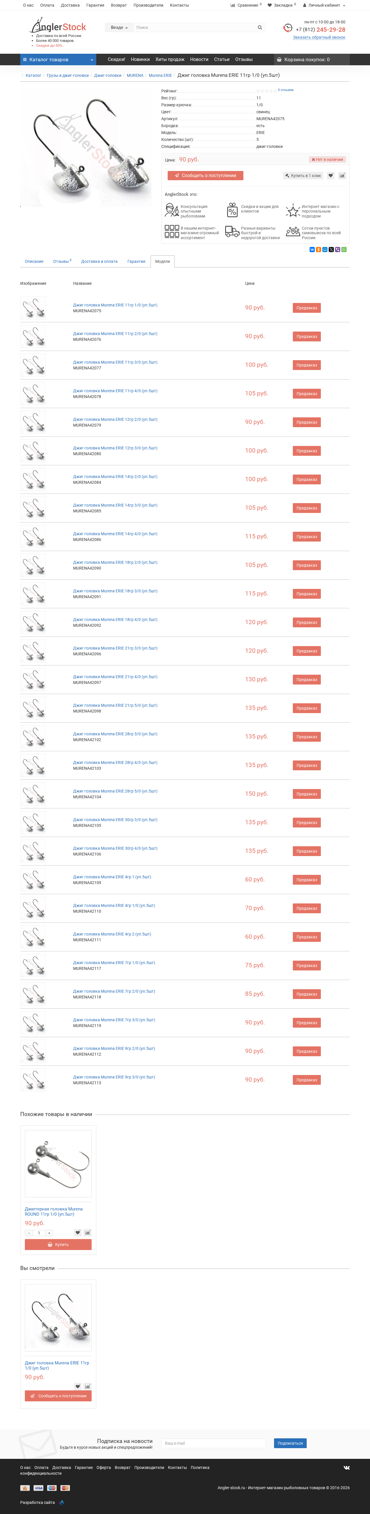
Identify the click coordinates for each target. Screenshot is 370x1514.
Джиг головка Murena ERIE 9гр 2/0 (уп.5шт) (114, 1048)
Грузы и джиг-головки (68, 75)
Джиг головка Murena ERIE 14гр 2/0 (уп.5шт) (115, 476)
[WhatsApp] (344, 249)
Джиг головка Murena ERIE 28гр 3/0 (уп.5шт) (115, 734)
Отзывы (244, 59)
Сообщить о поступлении (209, 175)
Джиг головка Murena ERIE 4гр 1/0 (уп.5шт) (114, 905)
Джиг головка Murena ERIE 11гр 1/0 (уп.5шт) (115, 305)
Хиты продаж (170, 59)
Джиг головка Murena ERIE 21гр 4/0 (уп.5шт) (115, 676)
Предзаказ (307, 308)
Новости (199, 59)
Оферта (104, 1467)
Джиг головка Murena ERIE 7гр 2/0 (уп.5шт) (114, 991)
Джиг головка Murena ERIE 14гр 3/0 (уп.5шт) (115, 505)
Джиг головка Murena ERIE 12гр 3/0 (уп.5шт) (115, 448)
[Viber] (337, 249)
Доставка (70, 5)
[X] (331, 249)
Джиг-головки (107, 75)
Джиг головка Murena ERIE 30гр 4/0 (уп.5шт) (115, 848)
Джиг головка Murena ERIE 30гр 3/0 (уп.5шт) (115, 819)
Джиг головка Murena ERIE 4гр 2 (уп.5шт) (112, 934)
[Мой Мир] (325, 249)
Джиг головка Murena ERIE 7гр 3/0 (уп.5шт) (114, 1020)
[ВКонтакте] (312, 249)
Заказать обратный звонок (319, 37)
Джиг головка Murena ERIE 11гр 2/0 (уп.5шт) (115, 333)
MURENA (135, 75)
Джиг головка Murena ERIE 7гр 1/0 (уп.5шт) (114, 962)
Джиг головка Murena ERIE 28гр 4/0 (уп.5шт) (115, 762)
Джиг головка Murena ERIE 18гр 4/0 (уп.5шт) (115, 619)
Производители (148, 5)
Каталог (33, 75)
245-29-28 (320, 29)
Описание (34, 261)
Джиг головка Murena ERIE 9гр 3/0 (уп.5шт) (114, 1077)
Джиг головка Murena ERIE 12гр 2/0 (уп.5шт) (115, 419)
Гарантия (95, 5)
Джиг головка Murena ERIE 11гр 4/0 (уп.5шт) (115, 390)
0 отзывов (285, 90)
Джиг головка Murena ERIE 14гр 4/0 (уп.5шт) (115, 533)
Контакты (179, 5)
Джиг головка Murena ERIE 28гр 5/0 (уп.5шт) (115, 791)
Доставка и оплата (99, 261)
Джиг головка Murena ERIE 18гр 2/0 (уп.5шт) (115, 562)
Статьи (222, 59)
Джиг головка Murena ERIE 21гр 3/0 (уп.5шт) (115, 648)
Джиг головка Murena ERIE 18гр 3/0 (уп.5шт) (115, 591)
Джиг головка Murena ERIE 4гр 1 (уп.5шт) (112, 877)
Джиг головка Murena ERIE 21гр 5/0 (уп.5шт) (115, 705)
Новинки (140, 59)
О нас (28, 5)
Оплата (47, 5)
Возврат (119, 5)
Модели (162, 261)
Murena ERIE (160, 75)
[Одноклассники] (318, 249)
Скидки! (116, 59)
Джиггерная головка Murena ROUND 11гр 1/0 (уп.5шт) (54, 1211)
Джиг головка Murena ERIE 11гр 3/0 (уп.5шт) (115, 362)
